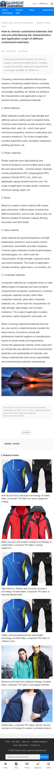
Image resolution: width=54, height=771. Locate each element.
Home (5, 10)
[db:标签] (26, 432)
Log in (34, 4)
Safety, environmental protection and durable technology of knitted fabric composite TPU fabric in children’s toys (25, 638)
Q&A (18, 13)
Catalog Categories (40, 742)
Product (19, 10)
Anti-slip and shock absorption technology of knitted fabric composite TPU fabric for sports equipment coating (25, 498)
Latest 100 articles (20, 745)
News (31, 10)
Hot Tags (16, 742)
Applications (48, 10)
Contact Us (35, 745)
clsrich (16, 443)
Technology (7, 13)
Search (44, 757)
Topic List (26, 742)
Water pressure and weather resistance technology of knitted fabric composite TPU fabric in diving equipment (26, 545)
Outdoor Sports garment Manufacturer (17, 23)
